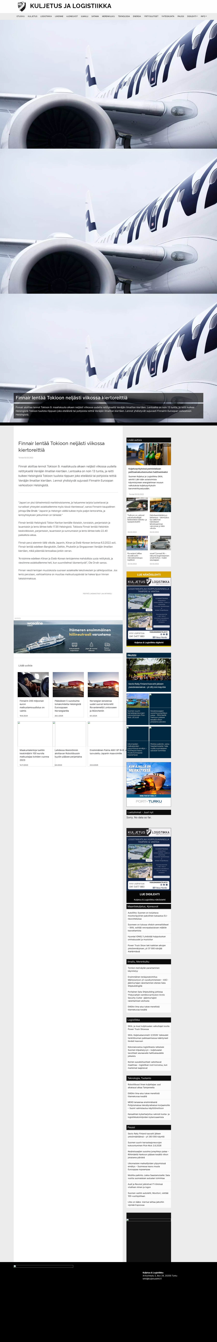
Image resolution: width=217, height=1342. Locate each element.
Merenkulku (108, 16)
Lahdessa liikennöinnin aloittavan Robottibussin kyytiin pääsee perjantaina (68, 753)
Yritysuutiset (151, 16)
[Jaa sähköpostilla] (111, 601)
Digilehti (191, 16)
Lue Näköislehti (149, 574)
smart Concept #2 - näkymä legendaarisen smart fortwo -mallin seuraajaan (159, 556)
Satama (95, 16)
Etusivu (21, 16)
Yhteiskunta (167, 16)
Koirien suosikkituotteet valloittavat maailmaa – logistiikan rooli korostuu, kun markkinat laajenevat (147, 1065)
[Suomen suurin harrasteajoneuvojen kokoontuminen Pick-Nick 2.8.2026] (137, 700)
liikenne (59, 16)
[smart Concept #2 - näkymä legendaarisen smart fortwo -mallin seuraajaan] (160, 542)
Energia (137, 16)
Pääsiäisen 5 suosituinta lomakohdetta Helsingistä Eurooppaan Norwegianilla (68, 706)
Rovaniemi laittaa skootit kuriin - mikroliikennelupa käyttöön (134, 556)
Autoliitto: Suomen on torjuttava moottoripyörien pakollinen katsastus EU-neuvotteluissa (148, 915)
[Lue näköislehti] (148, 608)
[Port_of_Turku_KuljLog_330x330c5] (148, 785)
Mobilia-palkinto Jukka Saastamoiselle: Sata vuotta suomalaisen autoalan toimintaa (159, 747)
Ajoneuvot (72, 16)
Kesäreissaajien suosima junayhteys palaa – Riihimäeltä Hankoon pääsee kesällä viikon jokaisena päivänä (158, 716)
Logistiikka (46, 16)
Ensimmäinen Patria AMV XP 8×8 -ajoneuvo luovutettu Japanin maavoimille (112, 752)
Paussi (181, 16)
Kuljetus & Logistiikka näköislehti (150, 899)
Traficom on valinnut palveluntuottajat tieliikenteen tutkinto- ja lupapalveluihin (137, 518)
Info (203, 16)
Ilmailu (84, 16)
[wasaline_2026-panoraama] (68, 638)
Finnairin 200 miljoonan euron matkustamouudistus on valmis (32, 706)
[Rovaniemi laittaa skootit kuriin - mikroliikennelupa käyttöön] (137, 542)
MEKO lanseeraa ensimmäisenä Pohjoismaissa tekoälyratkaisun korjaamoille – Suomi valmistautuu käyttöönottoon (149, 1105)
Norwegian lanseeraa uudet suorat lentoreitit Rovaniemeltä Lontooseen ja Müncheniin (103, 706)
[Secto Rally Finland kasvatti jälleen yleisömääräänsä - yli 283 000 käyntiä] (148, 668)
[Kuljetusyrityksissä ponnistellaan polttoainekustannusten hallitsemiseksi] (148, 454)
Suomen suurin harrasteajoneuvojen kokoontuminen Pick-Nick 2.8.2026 (136, 714)
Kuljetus (32, 16)
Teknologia (124, 16)
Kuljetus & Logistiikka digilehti (149, 642)
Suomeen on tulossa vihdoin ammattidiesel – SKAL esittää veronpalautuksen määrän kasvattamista (148, 927)
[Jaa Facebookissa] (93, 601)
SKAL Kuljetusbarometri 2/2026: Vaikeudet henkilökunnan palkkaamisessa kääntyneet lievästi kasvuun (148, 1038)
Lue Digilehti (150, 894)
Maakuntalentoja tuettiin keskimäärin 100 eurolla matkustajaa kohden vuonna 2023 (34, 755)
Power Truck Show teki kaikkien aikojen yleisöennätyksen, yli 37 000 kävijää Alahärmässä (147, 948)
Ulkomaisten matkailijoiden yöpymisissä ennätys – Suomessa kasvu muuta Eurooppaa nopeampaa (137, 749)
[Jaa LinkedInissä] (102, 601)
